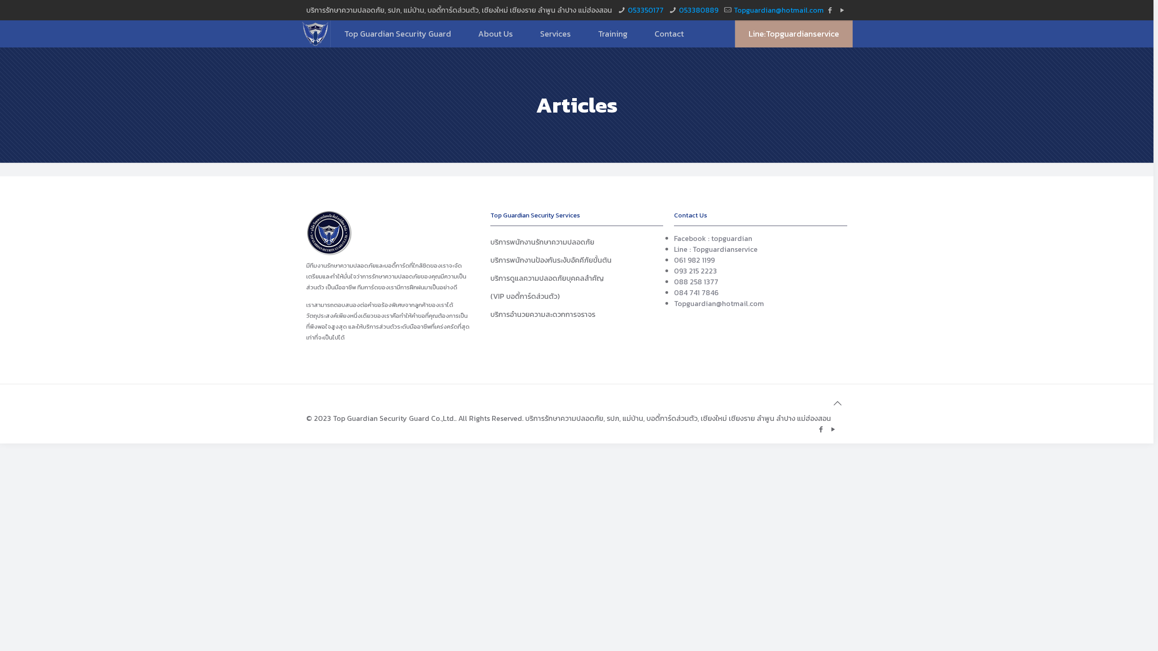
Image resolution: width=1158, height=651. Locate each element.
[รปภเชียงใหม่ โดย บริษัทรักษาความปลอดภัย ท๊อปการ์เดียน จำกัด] (315, 33)
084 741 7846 (696, 292)
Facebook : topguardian (713, 238)
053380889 (698, 10)
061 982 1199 (694, 260)
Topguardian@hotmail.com (779, 10)
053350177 (646, 10)
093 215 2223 (695, 270)
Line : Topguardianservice (716, 249)
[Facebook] (830, 10)
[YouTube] (842, 10)
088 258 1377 (696, 281)
